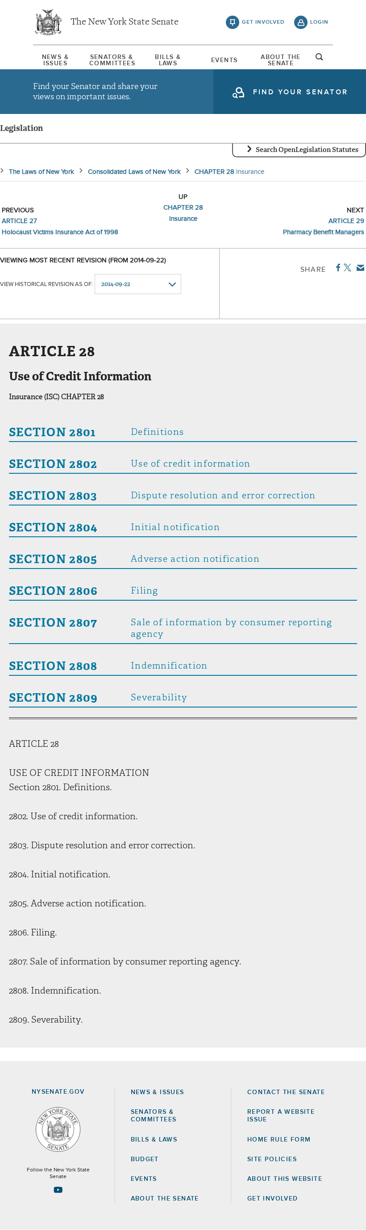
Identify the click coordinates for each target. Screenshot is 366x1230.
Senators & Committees (111, 60)
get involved (263, 22)
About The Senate (281, 60)
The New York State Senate (125, 22)
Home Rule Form (279, 1140)
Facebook (336, 268)
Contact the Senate (286, 1092)
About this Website (284, 1179)
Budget (145, 1159)
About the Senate (165, 1199)
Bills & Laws (168, 60)
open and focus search (319, 59)
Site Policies (272, 1159)
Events (224, 60)
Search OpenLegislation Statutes (307, 149)
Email (358, 268)
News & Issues (55, 60)
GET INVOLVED (272, 1199)
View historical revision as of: (46, 284)
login (319, 22)
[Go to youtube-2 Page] (58, 1189)
